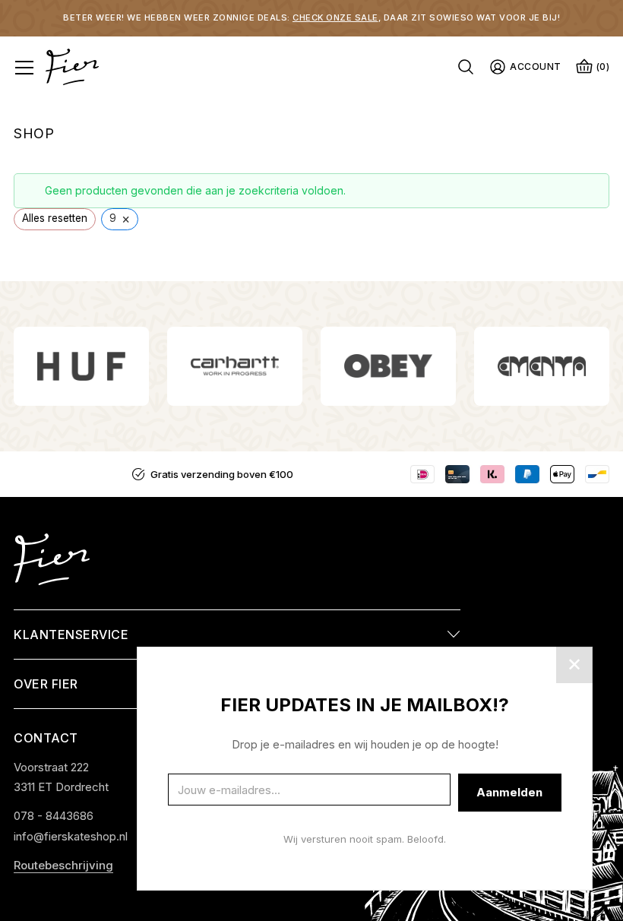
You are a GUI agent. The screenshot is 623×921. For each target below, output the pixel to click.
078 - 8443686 (53, 816)
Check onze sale (335, 17)
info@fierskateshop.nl (71, 836)
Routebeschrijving (63, 865)
